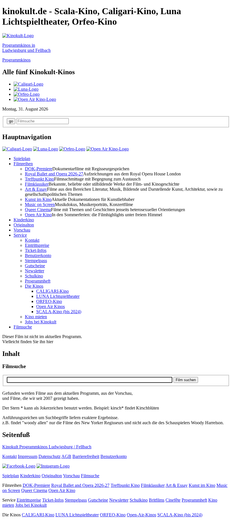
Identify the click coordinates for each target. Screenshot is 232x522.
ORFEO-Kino (49, 301)
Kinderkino (24, 219)
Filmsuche (23, 326)
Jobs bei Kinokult (40, 321)
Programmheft (37, 281)
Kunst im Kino (38, 199)
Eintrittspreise (37, 245)
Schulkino (34, 275)
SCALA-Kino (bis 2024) (58, 311)
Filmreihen (23, 163)
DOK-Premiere (38, 168)
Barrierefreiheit (85, 456)
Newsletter (34, 270)
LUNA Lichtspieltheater (58, 296)
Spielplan (22, 158)
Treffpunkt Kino (39, 179)
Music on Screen (40, 204)
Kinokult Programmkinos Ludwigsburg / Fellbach (46, 446)
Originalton (24, 224)
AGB (66, 456)
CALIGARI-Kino (52, 291)
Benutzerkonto (38, 255)
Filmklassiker (37, 184)
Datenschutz (49, 456)
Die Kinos (34, 286)
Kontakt (32, 240)
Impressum (27, 456)
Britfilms (156, 500)
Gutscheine (35, 265)
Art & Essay (36, 189)
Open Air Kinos (50, 306)
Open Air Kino (38, 214)
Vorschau (22, 230)
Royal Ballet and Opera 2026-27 (54, 173)
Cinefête (173, 500)
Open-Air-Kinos (141, 514)
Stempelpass (36, 260)
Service (20, 235)
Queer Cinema (38, 209)
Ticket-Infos (35, 250)
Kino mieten (36, 316)
